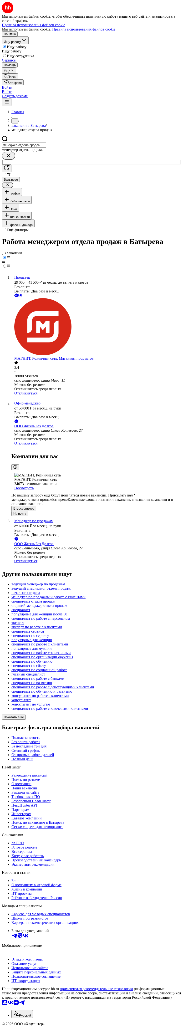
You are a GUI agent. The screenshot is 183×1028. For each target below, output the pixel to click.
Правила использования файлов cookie (83, 29)
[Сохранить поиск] (6, 168)
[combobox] (24, 145)
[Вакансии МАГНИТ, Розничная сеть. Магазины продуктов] (96, 327)
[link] (10, 76)
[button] (7, 87)
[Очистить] (8, 156)
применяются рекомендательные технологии (96, 989)
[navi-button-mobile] (6, 102)
